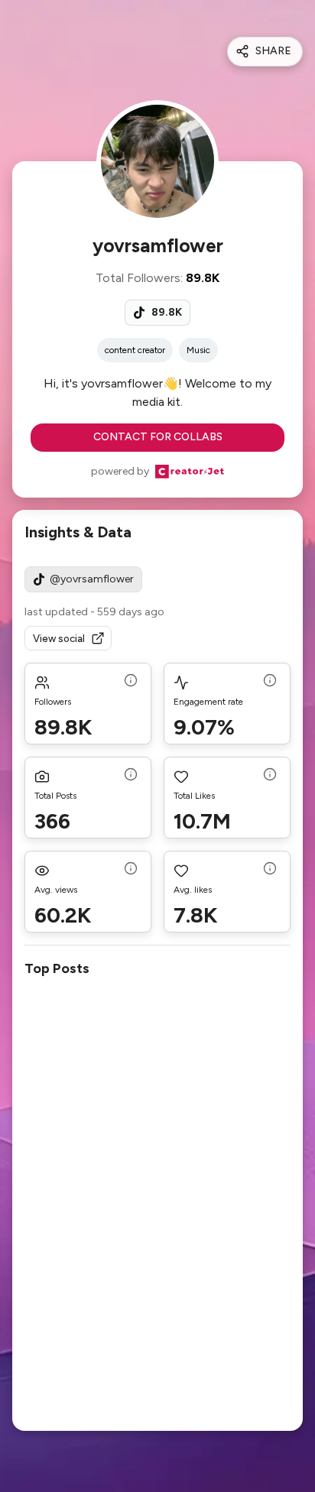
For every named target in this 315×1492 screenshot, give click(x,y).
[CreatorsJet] (189, 471)
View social (59, 638)
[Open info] (130, 682)
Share (273, 50)
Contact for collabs (157, 436)
